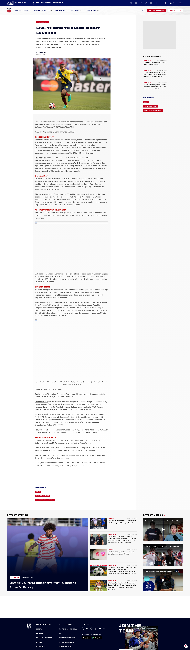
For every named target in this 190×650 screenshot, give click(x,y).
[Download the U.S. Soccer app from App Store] (86, 637)
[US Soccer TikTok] (146, 3)
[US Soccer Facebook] (136, 3)
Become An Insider (156, 10)
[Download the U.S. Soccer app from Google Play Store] (97, 637)
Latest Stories (17, 515)
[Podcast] (156, 3)
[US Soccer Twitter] (131, 3)
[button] (143, 10)
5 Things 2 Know (42, 22)
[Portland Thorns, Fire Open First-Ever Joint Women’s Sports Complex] (98, 554)
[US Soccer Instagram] (141, 3)
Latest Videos (153, 515)
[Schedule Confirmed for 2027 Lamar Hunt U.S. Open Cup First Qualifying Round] (98, 523)
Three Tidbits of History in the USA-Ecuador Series (68, 158)
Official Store (175, 10)
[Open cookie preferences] (186, 646)
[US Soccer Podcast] (104, 629)
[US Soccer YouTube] (151, 3)
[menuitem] (22, 10)
